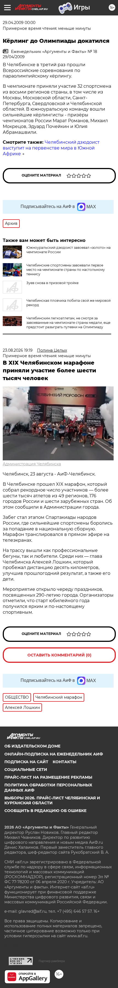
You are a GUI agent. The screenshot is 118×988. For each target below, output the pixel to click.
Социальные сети (25, 769)
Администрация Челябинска (32, 463)
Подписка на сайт (26, 761)
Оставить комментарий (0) (59, 655)
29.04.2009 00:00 (19, 22)
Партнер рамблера (52, 961)
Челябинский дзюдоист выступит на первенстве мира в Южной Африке (51, 148)
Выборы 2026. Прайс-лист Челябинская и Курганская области (52, 800)
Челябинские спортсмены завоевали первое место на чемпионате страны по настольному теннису (65, 269)
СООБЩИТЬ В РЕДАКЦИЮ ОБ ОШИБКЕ (45, 810)
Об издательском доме (32, 746)
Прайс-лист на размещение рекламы (48, 777)
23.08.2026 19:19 (18, 350)
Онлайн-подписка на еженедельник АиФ (53, 754)
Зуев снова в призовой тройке (52, 283)
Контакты (64, 761)
